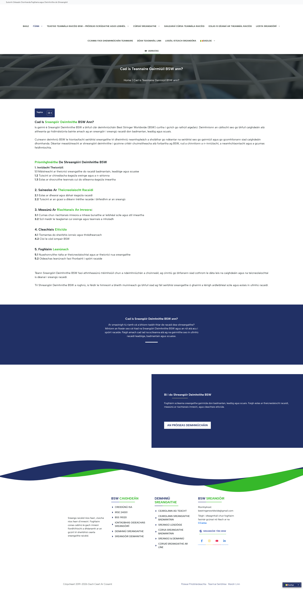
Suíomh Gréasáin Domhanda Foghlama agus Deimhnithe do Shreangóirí (37, 2)
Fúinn (36, 26)
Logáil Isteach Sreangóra (180, 41)
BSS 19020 (121, 517)
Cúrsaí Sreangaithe (144, 26)
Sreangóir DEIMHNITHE (129, 536)
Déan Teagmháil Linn (149, 41)
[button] (291, 585)
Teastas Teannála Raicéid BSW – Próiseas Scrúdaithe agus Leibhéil (86, 26)
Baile (26, 26)
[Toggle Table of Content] (47, 113)
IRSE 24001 (121, 512)
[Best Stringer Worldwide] (151, 11)
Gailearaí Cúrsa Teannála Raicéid (184, 26)
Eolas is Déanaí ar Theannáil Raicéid (230, 26)
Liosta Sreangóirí (266, 26)
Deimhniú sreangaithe (129, 531)
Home (127, 80)
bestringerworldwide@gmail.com (215, 510)
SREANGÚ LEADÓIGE (170, 524)
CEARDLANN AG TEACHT (172, 510)
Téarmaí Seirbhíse (217, 584)
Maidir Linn (234, 584)
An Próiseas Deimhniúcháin (187, 425)
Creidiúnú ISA (123, 507)
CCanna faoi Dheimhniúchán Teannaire (110, 41)
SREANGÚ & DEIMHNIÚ (171, 538)
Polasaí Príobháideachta (193, 584)
